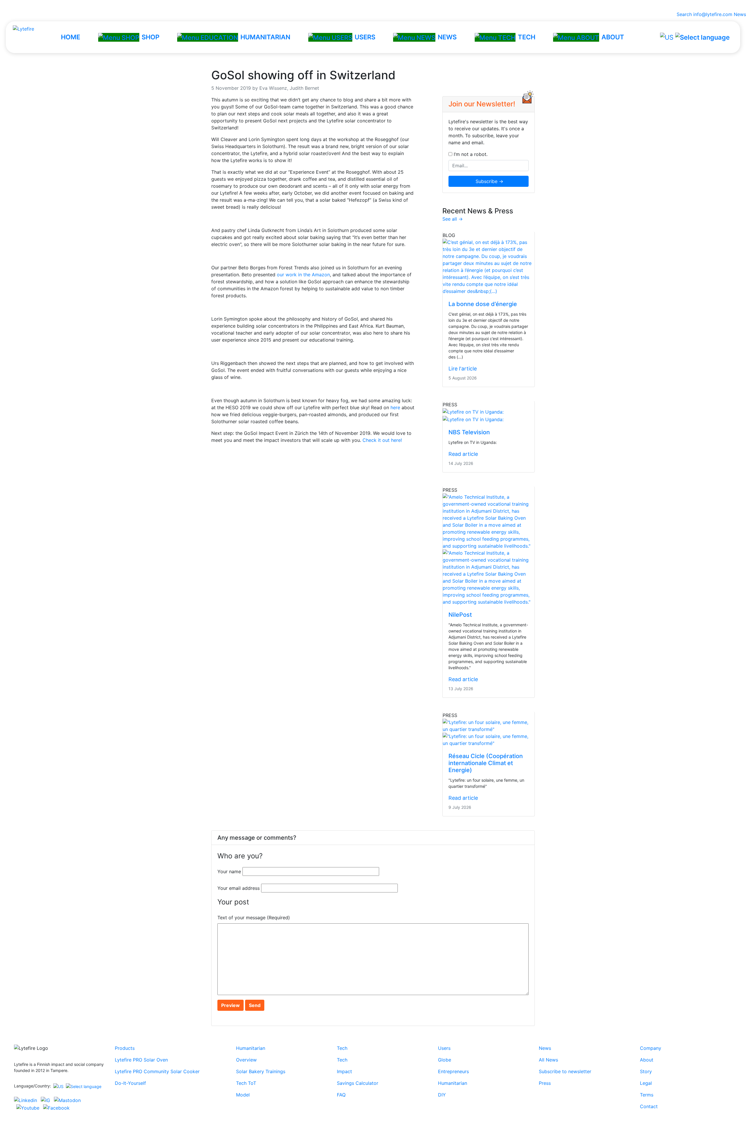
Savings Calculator (357, 1083)
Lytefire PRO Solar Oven (141, 1060)
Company (650, 1048)
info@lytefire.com (712, 14)
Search (683, 14)
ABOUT (612, 37)
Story (646, 1071)
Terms (646, 1095)
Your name (229, 871)
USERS (365, 37)
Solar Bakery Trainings (260, 1071)
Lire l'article (462, 368)
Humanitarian (250, 1048)
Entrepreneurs (453, 1071)
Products (125, 1048)
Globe (444, 1060)
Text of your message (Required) (253, 917)
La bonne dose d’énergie (482, 303)
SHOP (150, 37)
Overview (246, 1060)
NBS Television (469, 432)
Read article (463, 454)
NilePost (460, 614)
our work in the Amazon (303, 274)
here (395, 407)
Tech (342, 1048)
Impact (344, 1071)
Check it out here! (382, 440)
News (740, 14)
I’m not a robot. (470, 154)
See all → (452, 219)
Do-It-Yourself (130, 1083)
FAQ (341, 1095)
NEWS (447, 37)
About (646, 1060)
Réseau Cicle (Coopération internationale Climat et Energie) (485, 763)
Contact (649, 1106)
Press (545, 1083)
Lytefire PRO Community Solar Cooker (157, 1071)
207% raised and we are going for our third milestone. (373, 5)
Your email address (238, 888)
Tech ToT (246, 1083)
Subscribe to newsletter (565, 1071)
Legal (646, 1083)
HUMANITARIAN (265, 37)
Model (243, 1095)
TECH (526, 37)
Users (444, 1048)
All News (548, 1060)
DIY (442, 1095)
